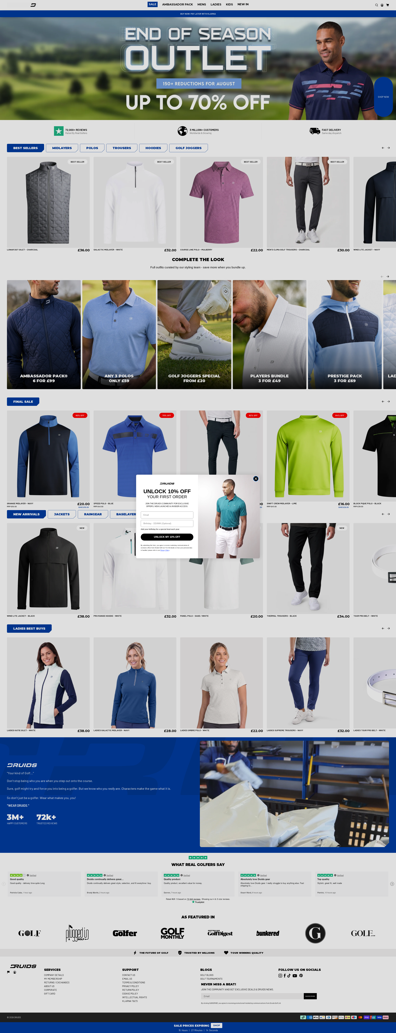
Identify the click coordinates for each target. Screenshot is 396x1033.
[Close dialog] (255, 478)
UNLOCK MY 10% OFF (167, 537)
